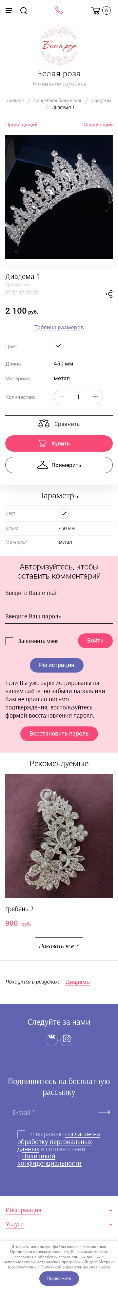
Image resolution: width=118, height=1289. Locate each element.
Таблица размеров (59, 327)
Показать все (59, 946)
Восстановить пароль (59, 733)
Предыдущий (21, 124)
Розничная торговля (59, 84)
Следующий (98, 124)
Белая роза (59, 73)
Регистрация (56, 664)
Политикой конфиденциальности (49, 1160)
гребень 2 (19, 908)
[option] (59, 197)
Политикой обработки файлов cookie (75, 1267)
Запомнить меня (38, 641)
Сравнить (66, 424)
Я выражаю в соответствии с (58, 1148)
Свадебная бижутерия (57, 100)
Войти (95, 640)
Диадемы (101, 100)
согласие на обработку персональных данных (58, 1141)
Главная (15, 100)
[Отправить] (104, 1112)
